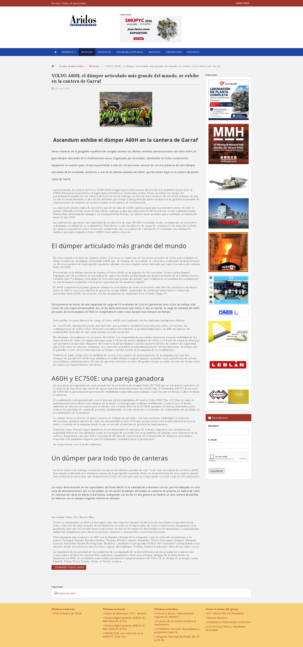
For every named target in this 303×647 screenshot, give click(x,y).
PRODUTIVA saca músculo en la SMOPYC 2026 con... (123, 635)
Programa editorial (129, 52)
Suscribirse (217, 471)
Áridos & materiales (71, 66)
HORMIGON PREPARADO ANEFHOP (229, 622)
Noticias (86, 52)
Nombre (213, 425)
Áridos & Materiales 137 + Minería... (126, 613)
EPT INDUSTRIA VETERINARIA (225, 613)
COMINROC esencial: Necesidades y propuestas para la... (177, 630)
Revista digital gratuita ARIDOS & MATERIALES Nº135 (124, 627)
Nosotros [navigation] (243, 3)
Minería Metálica (217, 617)
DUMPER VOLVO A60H (69, 567)
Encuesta (193, 52)
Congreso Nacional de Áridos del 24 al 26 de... (176, 638)
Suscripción (173, 52)
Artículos (104, 52)
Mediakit (155, 52)
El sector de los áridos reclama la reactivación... (175, 622)
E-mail (212, 439)
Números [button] (68, 52)
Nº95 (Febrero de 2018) (67, 613)
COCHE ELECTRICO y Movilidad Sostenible (225, 628)
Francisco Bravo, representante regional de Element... (174, 615)
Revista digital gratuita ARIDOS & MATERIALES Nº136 (124, 619)
